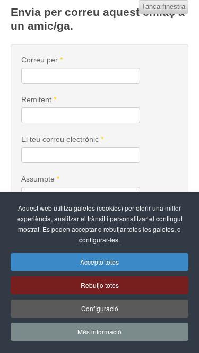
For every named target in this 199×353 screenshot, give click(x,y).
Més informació (99, 331)
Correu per (42, 60)
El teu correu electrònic (62, 139)
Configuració (99, 308)
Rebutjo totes (100, 284)
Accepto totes (99, 261)
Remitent (38, 99)
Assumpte (40, 179)
